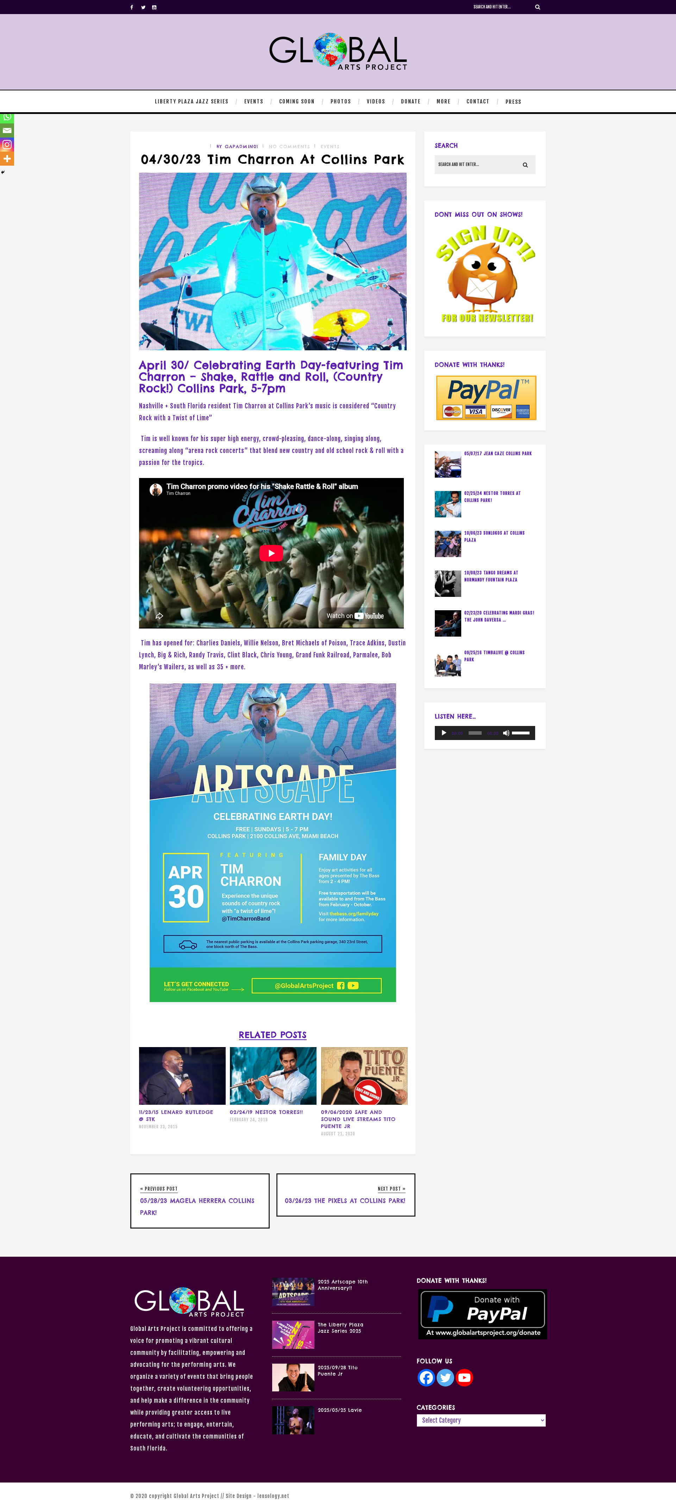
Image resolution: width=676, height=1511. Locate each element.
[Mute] (506, 733)
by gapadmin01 (237, 146)
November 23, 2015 (158, 1126)
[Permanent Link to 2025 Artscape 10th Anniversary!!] (293, 1303)
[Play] (443, 733)
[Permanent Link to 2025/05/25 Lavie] (293, 1432)
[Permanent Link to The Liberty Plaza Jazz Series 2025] (293, 1346)
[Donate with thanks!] (485, 398)
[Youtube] (157, 7)
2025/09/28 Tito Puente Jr (338, 1371)
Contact (478, 101)
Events (330, 146)
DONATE (411, 101)
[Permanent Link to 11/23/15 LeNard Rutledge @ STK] (182, 1102)
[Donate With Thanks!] (481, 1314)
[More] (7, 159)
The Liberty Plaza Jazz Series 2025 (341, 1328)
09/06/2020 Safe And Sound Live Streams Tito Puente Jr (358, 1119)
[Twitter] (146, 7)
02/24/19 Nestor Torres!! (266, 1112)
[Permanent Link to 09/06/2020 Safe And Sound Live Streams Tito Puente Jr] (364, 1102)
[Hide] (3, 172)
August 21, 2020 (338, 1133)
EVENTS (253, 101)
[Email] (7, 130)
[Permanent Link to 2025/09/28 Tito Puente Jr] (293, 1389)
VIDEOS (376, 101)
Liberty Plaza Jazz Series (192, 101)
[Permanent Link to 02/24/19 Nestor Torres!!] (273, 1102)
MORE (444, 101)
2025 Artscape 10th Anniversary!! (343, 1285)
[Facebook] (135, 7)
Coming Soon (297, 101)
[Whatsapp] (7, 116)
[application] (485, 733)
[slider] (522, 732)
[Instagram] (7, 145)
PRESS (513, 101)
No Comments (289, 146)
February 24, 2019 (249, 1119)
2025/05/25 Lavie (340, 1410)
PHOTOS (341, 101)
